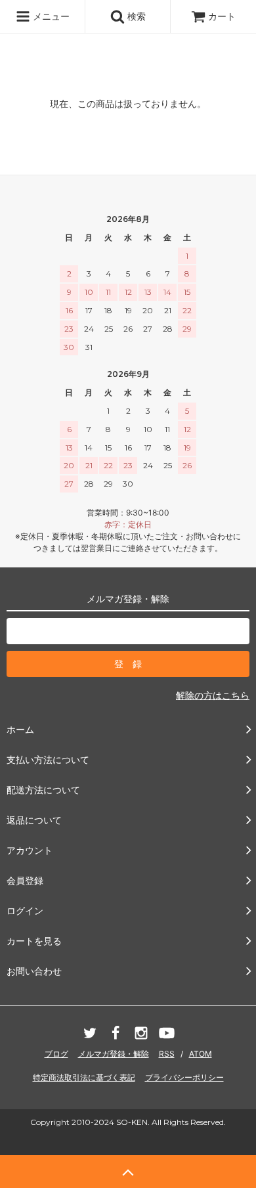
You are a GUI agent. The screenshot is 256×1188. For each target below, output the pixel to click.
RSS (167, 1054)
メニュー (50, 16)
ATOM (200, 1054)
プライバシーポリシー (184, 1077)
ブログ (56, 1054)
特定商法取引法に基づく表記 (84, 1077)
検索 (135, 16)
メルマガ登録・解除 (113, 1054)
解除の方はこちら (212, 695)
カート (222, 16)
